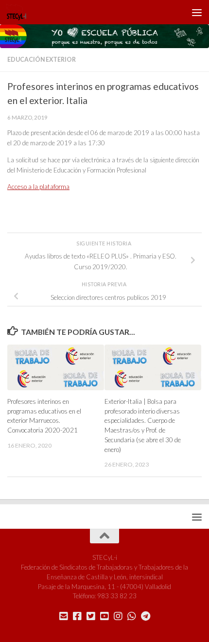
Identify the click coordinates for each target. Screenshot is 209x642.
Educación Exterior (41, 59)
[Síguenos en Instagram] (118, 616)
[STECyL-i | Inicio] (20, 12)
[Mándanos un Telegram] (145, 616)
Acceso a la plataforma (38, 187)
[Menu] (197, 12)
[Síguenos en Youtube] (104, 616)
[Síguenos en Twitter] (91, 616)
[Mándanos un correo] (64, 616)
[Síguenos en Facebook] (77, 616)
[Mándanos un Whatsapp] (132, 616)
